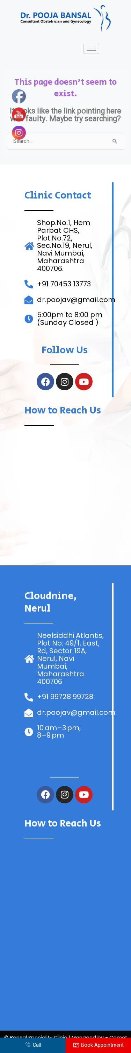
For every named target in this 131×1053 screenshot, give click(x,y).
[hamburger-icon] (91, 49)
